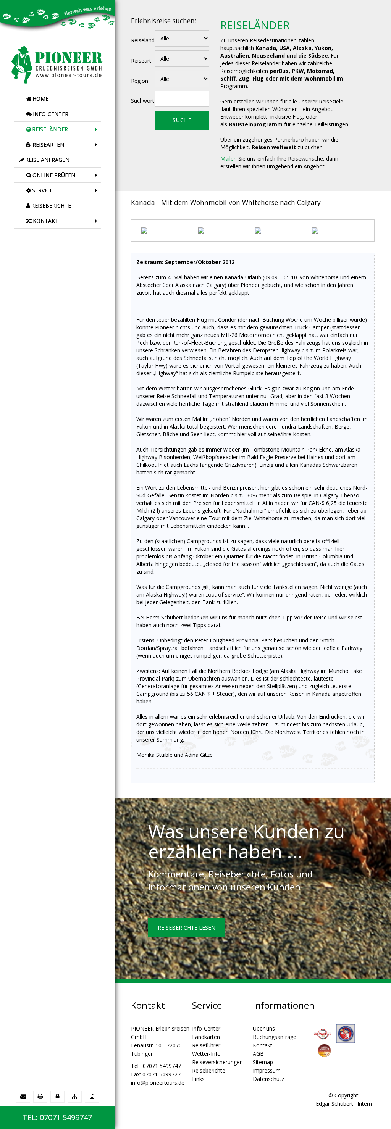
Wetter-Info (206, 1053)
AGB (258, 1053)
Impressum (267, 1070)
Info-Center (206, 1028)
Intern (364, 1103)
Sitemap (263, 1062)
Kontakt (262, 1045)
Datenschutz (268, 1078)
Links (198, 1078)
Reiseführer (206, 1045)
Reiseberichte (208, 1070)
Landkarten (206, 1036)
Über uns (264, 1028)
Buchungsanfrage (274, 1036)
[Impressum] (92, 1096)
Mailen (228, 158)
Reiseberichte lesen (186, 927)
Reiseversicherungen (217, 1062)
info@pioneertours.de (157, 1082)
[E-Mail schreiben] (23, 1096)
